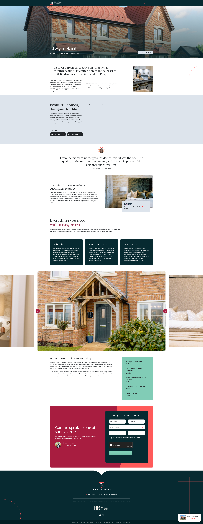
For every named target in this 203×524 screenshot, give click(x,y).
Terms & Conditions (109, 522)
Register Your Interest (120, 453)
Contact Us (93, 501)
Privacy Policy (98, 522)
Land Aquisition (114, 501)
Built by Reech (126, 522)
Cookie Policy (89, 522)
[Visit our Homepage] (56, 3)
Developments (103, 501)
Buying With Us (83, 501)
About (74, 501)
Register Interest (145, 52)
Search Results (125, 501)
